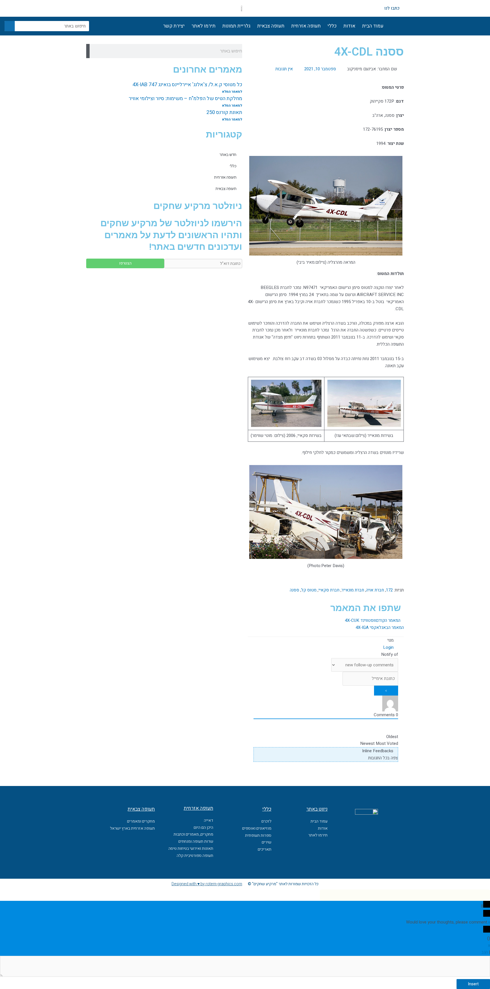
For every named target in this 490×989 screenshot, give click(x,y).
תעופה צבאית (270, 25)
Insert (473, 984)
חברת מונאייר (352, 590)
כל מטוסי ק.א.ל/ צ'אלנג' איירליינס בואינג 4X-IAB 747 (187, 84)
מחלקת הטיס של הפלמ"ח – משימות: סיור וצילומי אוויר (185, 98)
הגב (484, 952)
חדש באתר (227, 155)
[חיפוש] (10, 26)
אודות (349, 25)
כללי (332, 25)
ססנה (294, 590)
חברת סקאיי (328, 590)
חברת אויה (375, 590)
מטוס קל (308, 590)
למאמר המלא (232, 91)
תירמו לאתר (203, 25)
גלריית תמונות (236, 25)
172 (389, 590)
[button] (321, 605)
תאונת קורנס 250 (224, 112)
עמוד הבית (372, 25)
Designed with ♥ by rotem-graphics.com (207, 884)
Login (389, 647)
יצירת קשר (174, 25)
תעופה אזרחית (306, 25)
